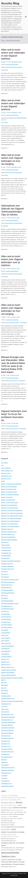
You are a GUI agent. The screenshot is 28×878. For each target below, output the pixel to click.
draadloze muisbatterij (7, 566)
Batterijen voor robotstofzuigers (10, 526)
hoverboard (19, 818)
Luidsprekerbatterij (6, 656)
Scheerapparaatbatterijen (8, 722)
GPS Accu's (4, 595)
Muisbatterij (4, 693)
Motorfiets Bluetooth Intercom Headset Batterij (12, 679)
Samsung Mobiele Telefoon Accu (10, 854)
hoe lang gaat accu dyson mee (8, 818)
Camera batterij (5, 545)
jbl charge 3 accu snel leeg (7, 824)
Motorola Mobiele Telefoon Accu (7, 836)
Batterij (3, 481)
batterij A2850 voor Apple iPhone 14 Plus (9, 805)
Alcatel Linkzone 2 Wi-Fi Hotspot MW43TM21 (9, 795)
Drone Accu (4, 571)
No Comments (4, 69)
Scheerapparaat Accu (7, 719)
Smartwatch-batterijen (7, 738)
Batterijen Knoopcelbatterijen (9, 505)
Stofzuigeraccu (5, 754)
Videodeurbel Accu (6, 783)
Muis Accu (4, 688)
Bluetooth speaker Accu (7, 534)
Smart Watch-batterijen (7, 727)
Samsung (3, 849)
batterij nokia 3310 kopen (11, 380)
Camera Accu (5, 542)
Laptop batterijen (6, 643)
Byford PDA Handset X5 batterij (17, 810)
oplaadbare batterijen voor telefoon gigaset (12, 844)
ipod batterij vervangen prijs (8, 822)
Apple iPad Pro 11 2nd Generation (7, 797)
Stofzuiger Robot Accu (7, 751)
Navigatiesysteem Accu (7, 698)
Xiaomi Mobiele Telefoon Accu (8, 866)
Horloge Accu (5, 611)
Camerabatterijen (6, 550)
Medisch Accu (5, 659)
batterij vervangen (19, 807)
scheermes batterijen (7, 725)
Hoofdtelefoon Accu (6, 606)
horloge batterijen (6, 616)
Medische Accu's (5, 664)
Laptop (13, 829)
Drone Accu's (5, 574)
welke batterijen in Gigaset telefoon (13, 67)
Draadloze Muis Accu (7, 563)
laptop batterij (5, 640)
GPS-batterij (4, 598)
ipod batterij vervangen (6, 820)
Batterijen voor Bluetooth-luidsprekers (11, 510)
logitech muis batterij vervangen (12, 832)
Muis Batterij (16, 836)
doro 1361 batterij (18, 812)
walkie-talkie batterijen (7, 786)
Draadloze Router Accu (7, 569)
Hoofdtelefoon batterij (7, 608)
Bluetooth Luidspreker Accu (9, 531)
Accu (2, 465)
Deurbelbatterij (5, 558)
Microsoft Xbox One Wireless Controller (8, 834)
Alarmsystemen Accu (7, 470)
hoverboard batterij (6, 624)
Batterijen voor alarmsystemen (9, 508)
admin (4, 61)
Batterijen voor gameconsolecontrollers (12, 515)
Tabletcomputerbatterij (7, 770)
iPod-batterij (4, 630)
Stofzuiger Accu (5, 743)
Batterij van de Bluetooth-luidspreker (11, 484)
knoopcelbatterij (5, 632)
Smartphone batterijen (7, 730)
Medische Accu (5, 662)
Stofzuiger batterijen (7, 749)
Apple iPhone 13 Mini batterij (19, 797)
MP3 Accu (4, 682)
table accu (4, 759)
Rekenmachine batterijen (8, 717)
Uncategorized (5, 781)
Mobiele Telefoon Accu (7, 667)
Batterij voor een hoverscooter (9, 502)
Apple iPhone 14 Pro (5, 799)
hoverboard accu (6, 622)
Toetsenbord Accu (6, 773)
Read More (4, 93)
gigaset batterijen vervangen (12, 322)
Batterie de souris (6, 478)
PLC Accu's (4, 706)
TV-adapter (4, 775)
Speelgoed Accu (5, 741)
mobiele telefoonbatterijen (12, 64)
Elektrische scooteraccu (8, 582)
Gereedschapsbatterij (7, 590)
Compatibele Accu (6, 553)
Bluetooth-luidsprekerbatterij (9, 539)
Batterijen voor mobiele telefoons (10, 521)
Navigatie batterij (6, 696)
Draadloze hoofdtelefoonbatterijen (10, 561)
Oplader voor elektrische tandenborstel (12, 701)
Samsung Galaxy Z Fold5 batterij (14, 849)
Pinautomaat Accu (6, 704)
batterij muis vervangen (6, 807)
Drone (24, 812)
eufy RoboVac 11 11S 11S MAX (6, 816)
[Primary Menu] (26, 17)
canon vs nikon (9, 812)
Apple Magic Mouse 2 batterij (14, 799)
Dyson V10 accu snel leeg (16, 814)
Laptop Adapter (5, 638)
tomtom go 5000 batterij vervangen (11, 859)
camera (3, 812)
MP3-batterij (4, 685)
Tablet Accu (4, 762)
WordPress (14, 875)
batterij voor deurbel (7, 497)
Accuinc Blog (10, 3)
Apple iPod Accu (5, 473)
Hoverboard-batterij (6, 627)
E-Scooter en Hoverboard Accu (10, 579)
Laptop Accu (4, 635)
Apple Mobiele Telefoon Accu (8, 802)
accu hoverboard (6, 468)
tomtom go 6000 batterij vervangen (13, 862)
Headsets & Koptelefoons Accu (9, 603)
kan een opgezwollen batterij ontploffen (12, 827)
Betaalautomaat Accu (7, 529)
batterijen (19, 805)
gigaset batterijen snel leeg (11, 428)
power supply (5, 709)
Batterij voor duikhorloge (8, 500)
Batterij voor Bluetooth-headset (10, 494)
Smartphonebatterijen (7, 733)
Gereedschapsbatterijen (7, 593)
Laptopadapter (5, 648)
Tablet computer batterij (8, 767)
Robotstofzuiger (20, 847)
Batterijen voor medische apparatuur (11, 518)
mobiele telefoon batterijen (8, 670)
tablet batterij (5, 765)
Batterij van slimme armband (9, 492)
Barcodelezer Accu (6, 476)
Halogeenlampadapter (7, 601)
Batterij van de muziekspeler (9, 486)
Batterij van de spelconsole (8, 489)
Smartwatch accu (6, 735)
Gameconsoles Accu (6, 585)
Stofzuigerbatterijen (6, 757)
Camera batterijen (6, 547)
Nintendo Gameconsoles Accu (8, 838)
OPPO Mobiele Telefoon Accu (8, 847)
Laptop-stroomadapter (7, 646)
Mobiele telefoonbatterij (8, 672)
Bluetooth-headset (5, 810)
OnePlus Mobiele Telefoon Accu (8, 840)
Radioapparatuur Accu (7, 714)
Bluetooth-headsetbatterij (8, 537)
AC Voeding (4, 462)
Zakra (25, 873)
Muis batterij (4, 690)
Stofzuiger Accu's (6, 746)
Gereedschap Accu (6, 587)
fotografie (15, 816)
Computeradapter (6, 555)
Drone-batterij (5, 577)
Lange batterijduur (5, 829)
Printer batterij (5, 711)
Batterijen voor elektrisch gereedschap (12, 513)
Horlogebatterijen (6, 619)
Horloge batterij (5, 614)
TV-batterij (4, 778)
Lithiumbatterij (5, 654)
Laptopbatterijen (5, 651)
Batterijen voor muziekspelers (9, 523)
